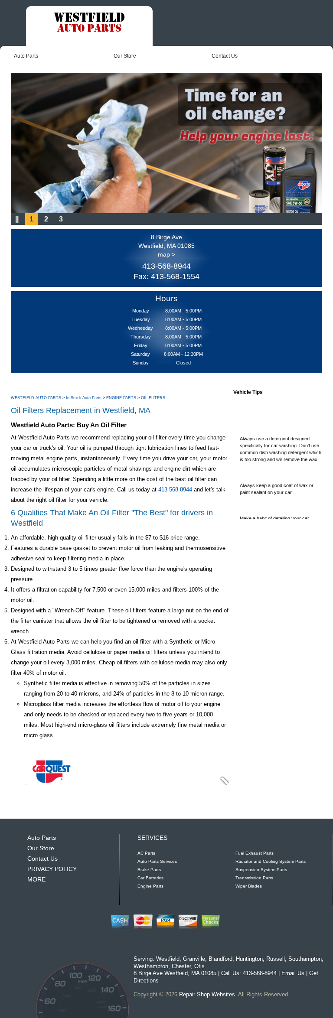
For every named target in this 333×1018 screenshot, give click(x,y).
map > (166, 254)
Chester (181, 966)
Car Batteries (150, 877)
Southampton (305, 959)
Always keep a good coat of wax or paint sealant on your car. (276, 483)
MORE (36, 879)
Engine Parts (150, 886)
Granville (194, 959)
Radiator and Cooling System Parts (270, 861)
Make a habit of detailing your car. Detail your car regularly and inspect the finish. (278, 519)
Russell (275, 959)
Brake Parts (149, 869)
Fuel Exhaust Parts (254, 853)
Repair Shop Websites (207, 994)
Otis (199, 966)
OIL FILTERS (153, 398)
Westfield (168, 959)
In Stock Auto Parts (83, 398)
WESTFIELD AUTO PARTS (36, 398)
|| (17, 219)
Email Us (292, 973)
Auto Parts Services (157, 861)
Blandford (220, 959)
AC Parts (146, 853)
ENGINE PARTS (121, 398)
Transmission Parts (254, 877)
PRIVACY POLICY (52, 868)
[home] (89, 23)
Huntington (249, 959)
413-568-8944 (166, 266)
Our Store (125, 56)
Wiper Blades (248, 886)
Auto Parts (26, 56)
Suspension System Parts (261, 869)
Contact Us (225, 56)
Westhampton (151, 966)
